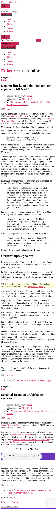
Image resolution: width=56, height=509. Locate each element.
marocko (40, 380)
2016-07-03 (27, 408)
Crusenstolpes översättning (20, 435)
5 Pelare (4, 9)
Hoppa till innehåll (9, 2)
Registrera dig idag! (36, 286)
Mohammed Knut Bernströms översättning (31, 439)
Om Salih (11, 21)
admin (29, 96)
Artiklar (10, 24)
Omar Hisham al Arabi (11, 425)
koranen (32, 380)
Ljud (3, 389)
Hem (9, 19)
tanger (48, 380)
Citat (9, 26)
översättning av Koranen (17, 116)
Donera (10, 29)
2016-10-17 (27, 99)
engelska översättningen (15, 442)
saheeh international (24, 493)
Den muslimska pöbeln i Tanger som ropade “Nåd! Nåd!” (26, 87)
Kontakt (10, 31)
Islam (3, 80)
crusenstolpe (22, 380)
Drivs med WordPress (10, 502)
